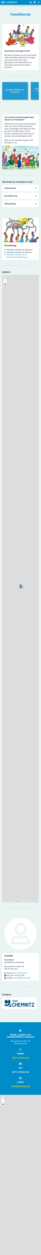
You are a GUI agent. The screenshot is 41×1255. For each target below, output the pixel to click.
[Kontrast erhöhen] (34, 2)
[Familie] (20, 158)
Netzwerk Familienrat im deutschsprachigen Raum (17, 255)
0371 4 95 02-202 (20, 973)
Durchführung (10, 196)
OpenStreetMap (34, 901)
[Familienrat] (20, 36)
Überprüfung (10, 204)
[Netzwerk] (20, 230)
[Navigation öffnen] (38, 2)
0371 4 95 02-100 (20, 1057)
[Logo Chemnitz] (19, 1003)
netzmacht (25, 901)
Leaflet (19, 901)
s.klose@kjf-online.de (21, 978)
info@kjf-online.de (20, 1086)
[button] (20, 586)
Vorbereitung (10, 188)
